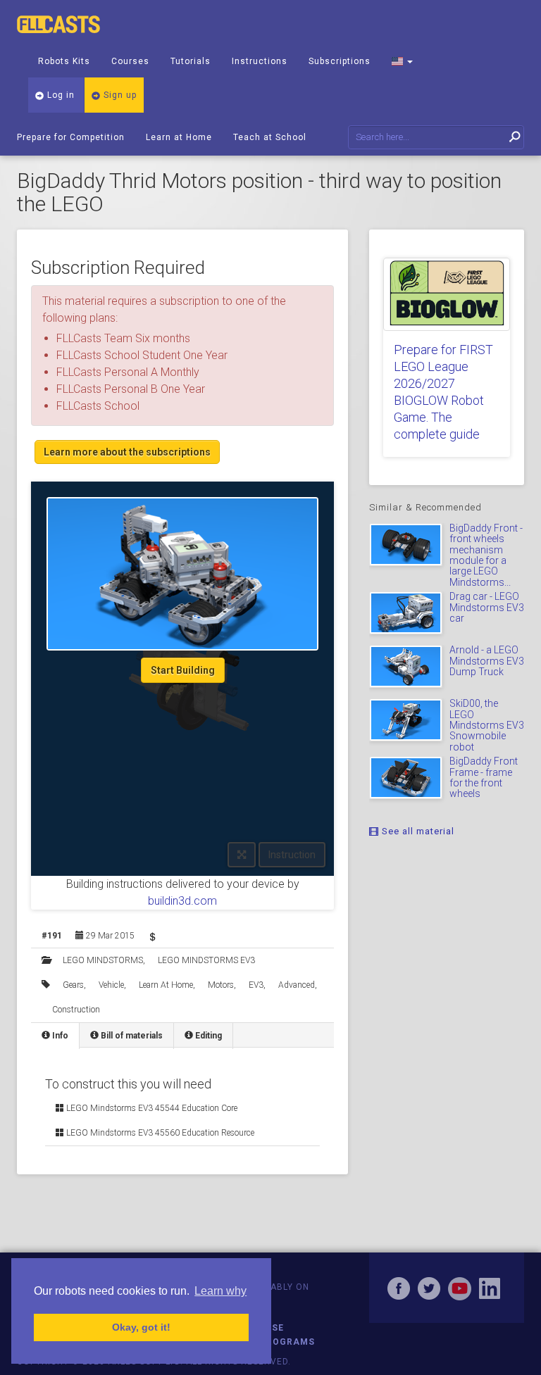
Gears (73, 985)
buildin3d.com (182, 901)
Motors (221, 985)
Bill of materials (131, 1036)
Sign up (119, 95)
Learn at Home (179, 137)
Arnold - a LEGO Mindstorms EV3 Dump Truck (486, 660)
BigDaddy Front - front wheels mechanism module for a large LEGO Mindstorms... (486, 555)
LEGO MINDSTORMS (103, 960)
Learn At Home (166, 985)
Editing (207, 1036)
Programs (287, 1342)
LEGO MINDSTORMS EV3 (206, 960)
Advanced (296, 985)
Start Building (183, 670)
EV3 (256, 985)
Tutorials (190, 61)
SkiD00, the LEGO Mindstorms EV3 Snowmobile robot (486, 725)
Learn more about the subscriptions (127, 452)
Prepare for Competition (71, 137)
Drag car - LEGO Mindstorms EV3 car (486, 607)
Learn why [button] (220, 1291)
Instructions (259, 61)
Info (59, 1036)
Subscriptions (340, 61)
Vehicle (111, 985)
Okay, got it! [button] (141, 1327)
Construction (76, 1010)
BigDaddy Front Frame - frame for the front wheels (483, 777)
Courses (130, 61)
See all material (416, 831)
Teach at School (269, 137)
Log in (59, 95)
